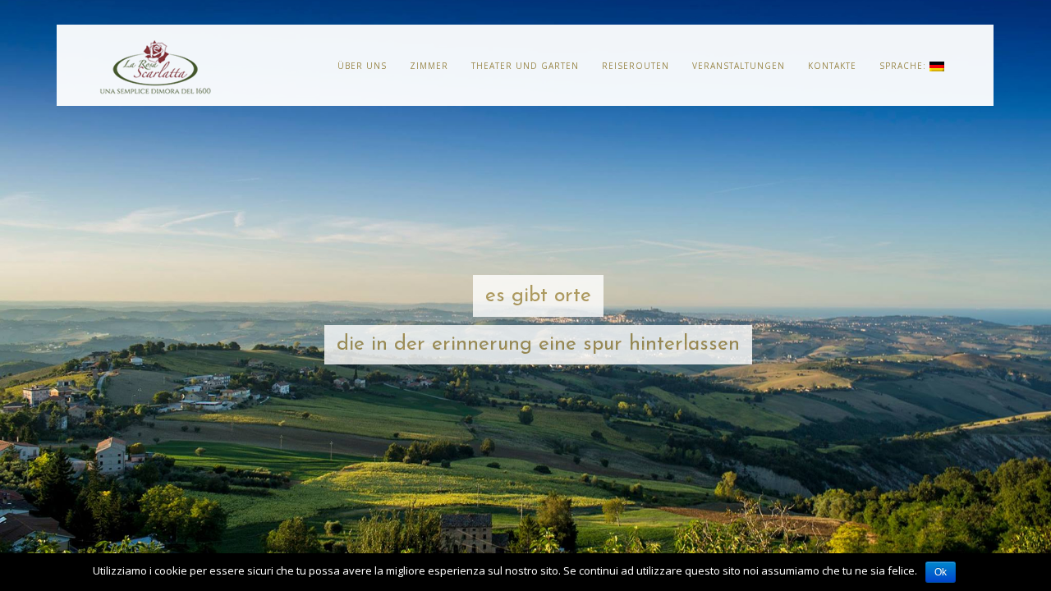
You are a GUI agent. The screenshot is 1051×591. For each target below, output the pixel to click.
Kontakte (832, 65)
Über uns (362, 65)
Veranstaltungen (738, 65)
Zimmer (429, 65)
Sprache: (904, 65)
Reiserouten (635, 65)
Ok (940, 572)
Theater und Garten (525, 65)
